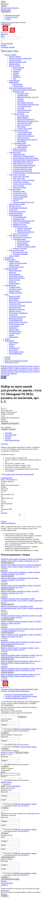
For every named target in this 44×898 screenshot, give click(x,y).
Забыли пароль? (6, 782)
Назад (16, 51)
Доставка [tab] (8, 436)
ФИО (3, 837)
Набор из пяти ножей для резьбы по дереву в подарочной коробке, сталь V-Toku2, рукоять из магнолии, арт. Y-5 (21, 566)
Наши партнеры (16, 691)
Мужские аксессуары (20, 252)
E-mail (3, 800)
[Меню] (1, 49)
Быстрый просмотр (7, 563)
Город (3, 845)
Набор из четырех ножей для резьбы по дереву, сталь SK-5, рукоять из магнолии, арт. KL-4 (21, 635)
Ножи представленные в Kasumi (24, 90)
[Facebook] (5, 377)
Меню (3, 2)
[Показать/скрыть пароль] (21, 778)
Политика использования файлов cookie (19, 694)
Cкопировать (22, 717)
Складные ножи (22, 115)
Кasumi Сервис (14, 261)
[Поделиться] (4, 810)
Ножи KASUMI (18, 67)
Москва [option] (4, 8)
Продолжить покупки (21, 752)
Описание (4, 444)
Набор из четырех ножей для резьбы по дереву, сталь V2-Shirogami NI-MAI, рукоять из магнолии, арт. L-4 (21, 662)
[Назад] (1, 812)
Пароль (4, 776)
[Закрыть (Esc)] (1, 810)
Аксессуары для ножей (21, 176)
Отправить (5, 733)
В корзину (4, 570)
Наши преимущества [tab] (12, 440)
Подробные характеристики (10, 423)
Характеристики (6, 478)
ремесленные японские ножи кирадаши (20, 474)
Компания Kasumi (15, 270)
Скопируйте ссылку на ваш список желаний (16, 713)
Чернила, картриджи (24, 228)
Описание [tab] (8, 433)
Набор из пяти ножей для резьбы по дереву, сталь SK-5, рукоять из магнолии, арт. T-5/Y (20, 592)
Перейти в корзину (7, 752)
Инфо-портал (13, 342)
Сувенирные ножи (23, 145)
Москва (4, 6)
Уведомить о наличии (8, 429)
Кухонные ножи (22, 93)
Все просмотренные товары (10, 879)
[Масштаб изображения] (8, 810)
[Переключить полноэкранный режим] (6, 810)
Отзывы (3, 521)
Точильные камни (23, 241)
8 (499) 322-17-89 (7, 22)
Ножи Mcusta (17, 84)
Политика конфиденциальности (16, 698)
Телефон (4, 725)
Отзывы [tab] (8, 438)
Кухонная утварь (19, 191)
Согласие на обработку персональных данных (21, 696)
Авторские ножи (19, 154)
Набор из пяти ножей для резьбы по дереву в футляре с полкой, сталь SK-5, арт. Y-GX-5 (19, 579)
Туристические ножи (24, 132)
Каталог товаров (7, 51)
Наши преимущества (8, 523)
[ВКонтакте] (2, 377)
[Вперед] (4, 812)
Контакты (26, 691)
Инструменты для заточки (22, 237)
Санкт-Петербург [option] (13, 8)
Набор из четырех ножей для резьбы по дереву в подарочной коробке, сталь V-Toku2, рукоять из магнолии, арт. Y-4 (22, 608)
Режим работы (6, 10)
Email (3, 772)
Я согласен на (20, 729)
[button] (5, 375)
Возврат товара (32, 689)
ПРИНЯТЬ (5, 896)
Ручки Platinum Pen (19, 217)
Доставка (4, 513)
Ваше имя (4, 721)
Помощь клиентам (20, 689)
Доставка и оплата (7, 689)
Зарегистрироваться (13, 786)
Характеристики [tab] (10, 435)
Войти (3, 786)
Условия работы (14, 287)
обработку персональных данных (25, 729)
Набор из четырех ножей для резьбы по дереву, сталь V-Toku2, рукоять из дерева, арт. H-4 (20, 649)
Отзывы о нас (5, 691)
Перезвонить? (6, 12)
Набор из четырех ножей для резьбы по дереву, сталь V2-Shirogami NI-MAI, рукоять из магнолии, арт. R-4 (21, 675)
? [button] (19, 418)
